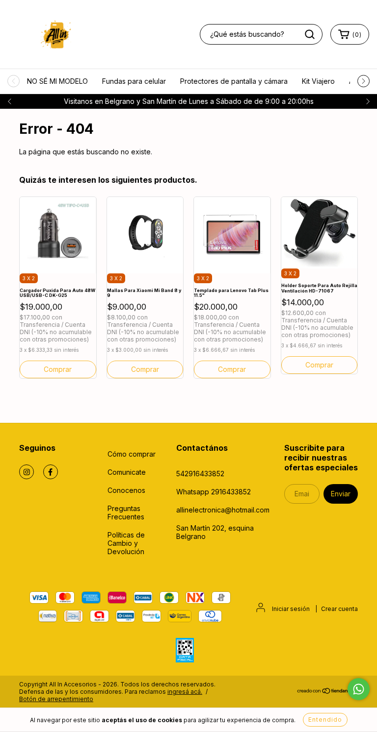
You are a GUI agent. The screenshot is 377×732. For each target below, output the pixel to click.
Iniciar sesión (291, 608)
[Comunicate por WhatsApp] (359, 689)
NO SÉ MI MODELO (57, 81)
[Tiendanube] (327, 692)
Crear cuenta (339, 608)
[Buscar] (310, 34)
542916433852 (200, 473)
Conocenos (126, 490)
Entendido (325, 719)
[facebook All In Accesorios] (50, 471)
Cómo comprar (132, 454)
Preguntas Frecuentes (126, 512)
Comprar (145, 369)
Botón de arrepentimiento (56, 699)
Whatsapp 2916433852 (213, 492)
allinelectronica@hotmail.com (222, 510)
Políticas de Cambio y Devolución (126, 543)
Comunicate (127, 472)
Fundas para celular (134, 81)
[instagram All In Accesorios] (26, 471)
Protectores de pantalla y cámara (234, 81)
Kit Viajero (318, 81)
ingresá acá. (184, 691)
